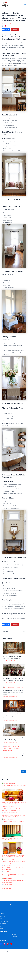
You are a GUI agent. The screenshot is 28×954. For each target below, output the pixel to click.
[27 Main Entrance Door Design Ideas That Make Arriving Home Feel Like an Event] (12, 848)
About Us (2, 916)
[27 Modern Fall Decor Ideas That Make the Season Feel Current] (7, 872)
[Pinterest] (5, 26)
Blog (1, 918)
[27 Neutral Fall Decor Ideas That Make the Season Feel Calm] (7, 884)
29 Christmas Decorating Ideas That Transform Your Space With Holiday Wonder (12, 716)
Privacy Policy (3, 923)
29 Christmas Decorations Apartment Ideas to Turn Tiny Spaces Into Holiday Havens (13, 692)
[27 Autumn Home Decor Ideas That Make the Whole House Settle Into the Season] (12, 795)
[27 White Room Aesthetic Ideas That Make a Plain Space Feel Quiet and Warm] (8, 806)
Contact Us (3, 920)
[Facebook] (2, 26)
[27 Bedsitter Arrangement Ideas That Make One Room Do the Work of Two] (10, 813)
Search (3, 769)
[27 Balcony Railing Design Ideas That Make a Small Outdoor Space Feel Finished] (8, 859)
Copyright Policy (4, 921)
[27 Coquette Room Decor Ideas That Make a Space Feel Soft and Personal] (8, 819)
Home (1, 928)
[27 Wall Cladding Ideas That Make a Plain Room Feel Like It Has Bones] (12, 831)
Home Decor (6, 660)
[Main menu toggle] (25, 4)
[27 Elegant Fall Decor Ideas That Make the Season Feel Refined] (7, 878)
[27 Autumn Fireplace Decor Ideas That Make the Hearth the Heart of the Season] (8, 783)
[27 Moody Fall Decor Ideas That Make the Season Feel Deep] (7, 865)
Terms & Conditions (5, 926)
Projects (2, 925)
